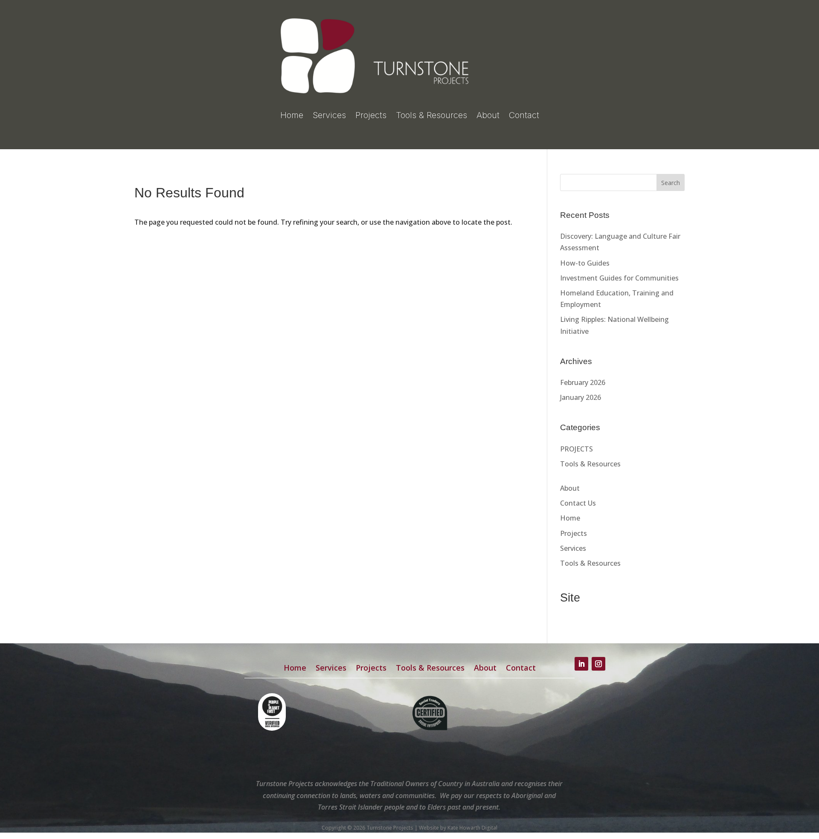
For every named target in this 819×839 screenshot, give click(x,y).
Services (329, 115)
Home (291, 115)
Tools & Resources (431, 115)
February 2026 (582, 382)
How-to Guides (585, 263)
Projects (370, 115)
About (488, 115)
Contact (524, 115)
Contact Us (578, 503)
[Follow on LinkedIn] (581, 664)
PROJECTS (576, 449)
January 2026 (580, 397)
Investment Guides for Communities (619, 278)
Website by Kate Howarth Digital (458, 827)
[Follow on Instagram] (598, 664)
